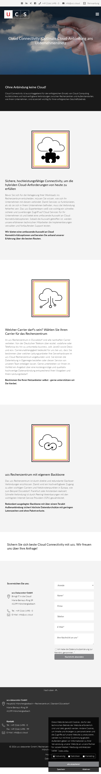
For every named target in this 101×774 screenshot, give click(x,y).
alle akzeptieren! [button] (73, 764)
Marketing (89, 756)
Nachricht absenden (74, 656)
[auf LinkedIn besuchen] (26, 3)
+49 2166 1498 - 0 (24, 610)
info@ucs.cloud (26, 614)
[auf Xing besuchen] (31, 3)
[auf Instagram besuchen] (22, 3)
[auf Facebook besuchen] (35, 3)
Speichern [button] (61, 769)
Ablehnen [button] (86, 769)
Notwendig (60, 756)
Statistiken (75, 756)
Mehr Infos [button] (64, 750)
